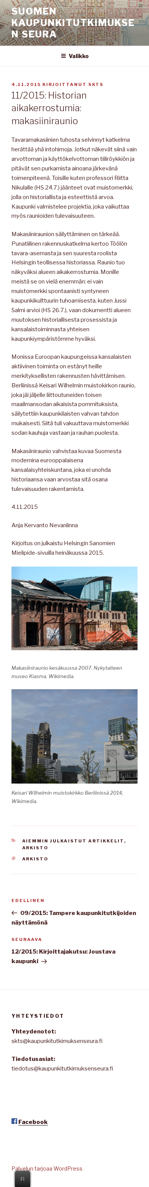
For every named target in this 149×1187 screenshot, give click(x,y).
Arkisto (35, 847)
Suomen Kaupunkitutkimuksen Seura (73, 23)
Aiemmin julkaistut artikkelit (73, 841)
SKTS (96, 84)
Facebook (33, 1122)
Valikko (79, 56)
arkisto (35, 859)
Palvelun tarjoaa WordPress (47, 1168)
